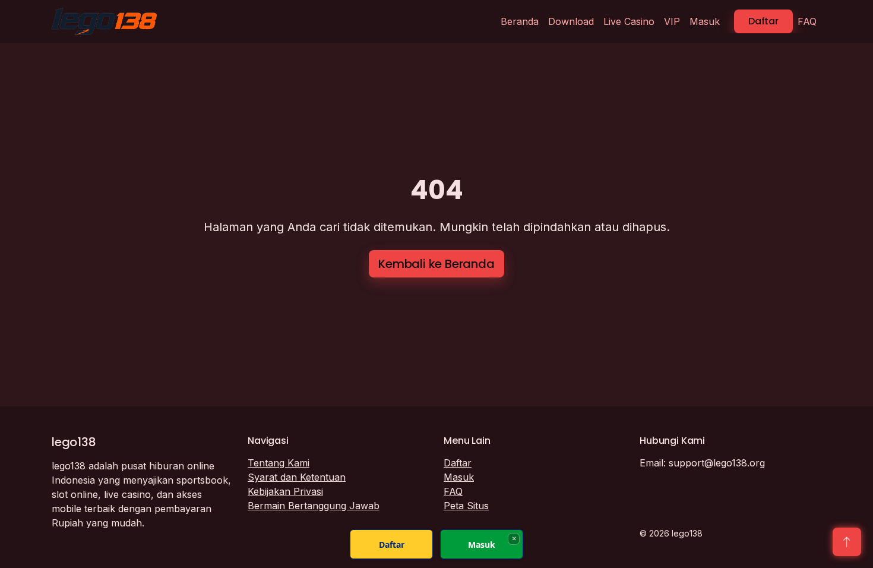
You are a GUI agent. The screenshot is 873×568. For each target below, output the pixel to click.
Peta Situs (466, 506)
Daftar (763, 21)
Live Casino (628, 21)
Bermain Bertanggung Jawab (313, 506)
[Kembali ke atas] (847, 542)
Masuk (704, 21)
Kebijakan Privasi (285, 491)
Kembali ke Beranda (436, 263)
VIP (672, 21)
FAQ (807, 21)
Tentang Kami (278, 463)
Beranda (520, 21)
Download (571, 21)
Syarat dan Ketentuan (297, 477)
